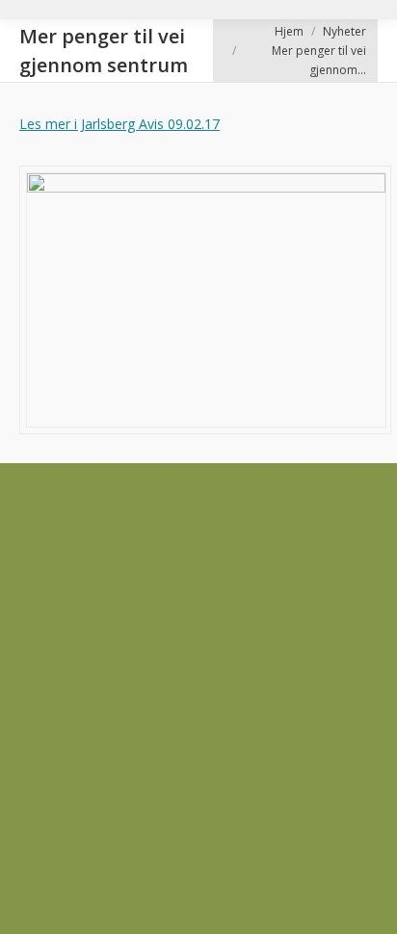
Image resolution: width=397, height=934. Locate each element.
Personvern (54, 646)
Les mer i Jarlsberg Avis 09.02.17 (119, 124)
